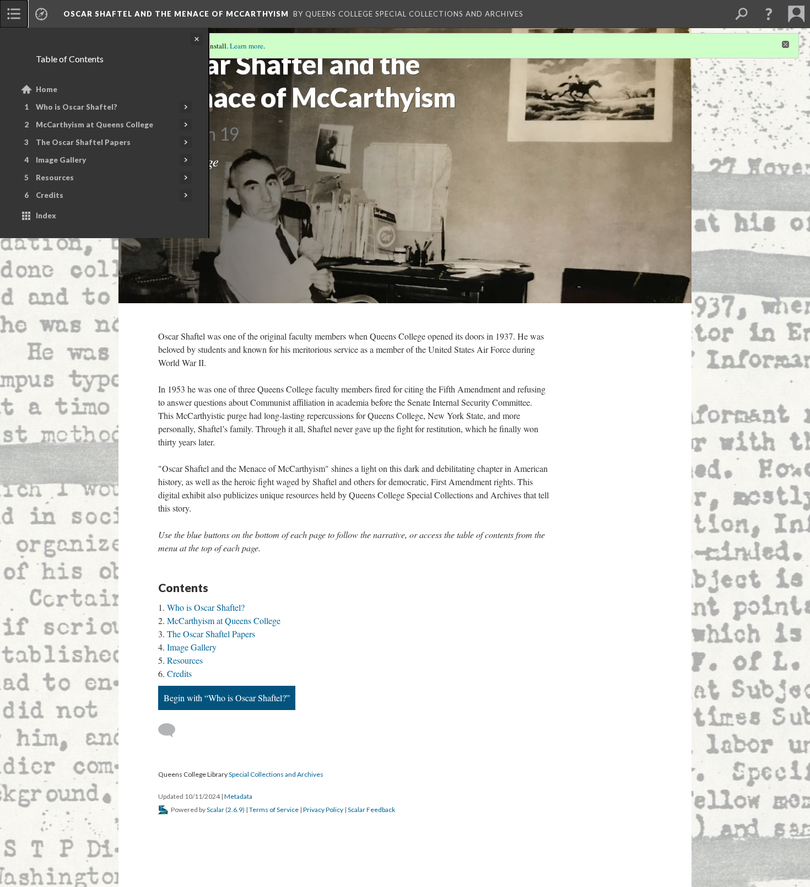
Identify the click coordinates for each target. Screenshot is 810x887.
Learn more (246, 46)
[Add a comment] (171, 730)
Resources (55, 177)
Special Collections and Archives (276, 774)
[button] (768, 14)
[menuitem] (14, 14)
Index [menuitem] (46, 215)
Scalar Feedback (371, 809)
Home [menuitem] (46, 89)
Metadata (238, 796)
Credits (49, 195)
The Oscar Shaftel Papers (83, 142)
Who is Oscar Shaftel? (76, 107)
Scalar (215, 809)
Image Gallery (61, 159)
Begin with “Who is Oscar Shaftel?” (227, 697)
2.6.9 (235, 809)
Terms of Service (274, 809)
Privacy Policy (323, 809)
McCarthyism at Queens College (94, 124)
